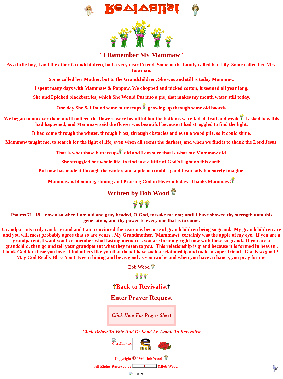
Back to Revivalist (141, 286)
